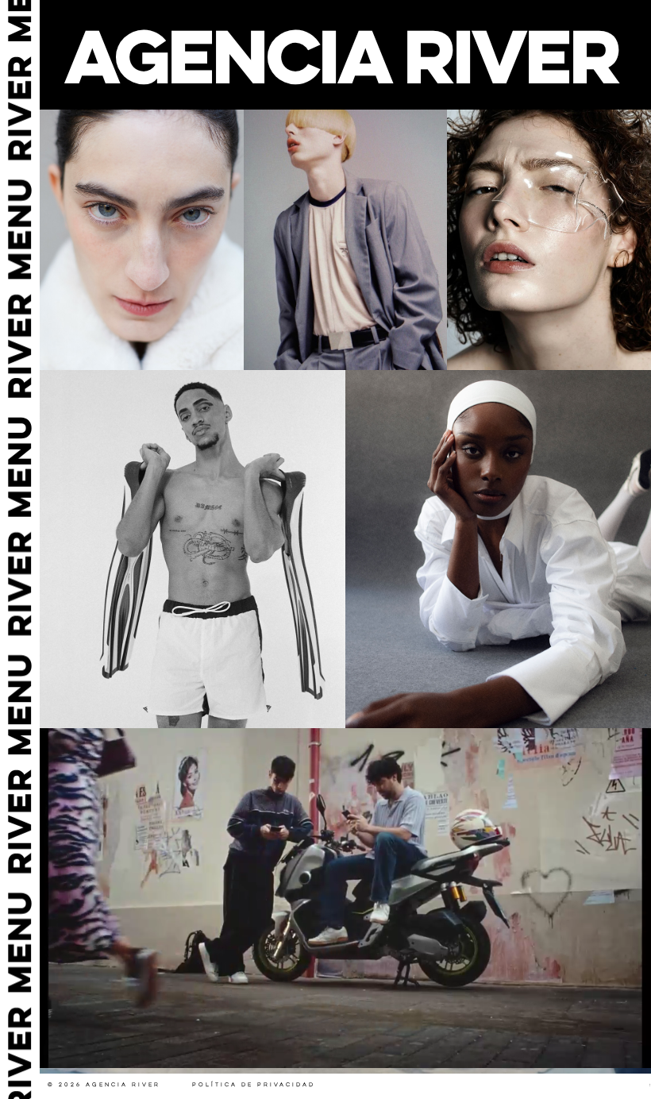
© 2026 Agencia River (104, 1085)
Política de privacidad (253, 1085)
